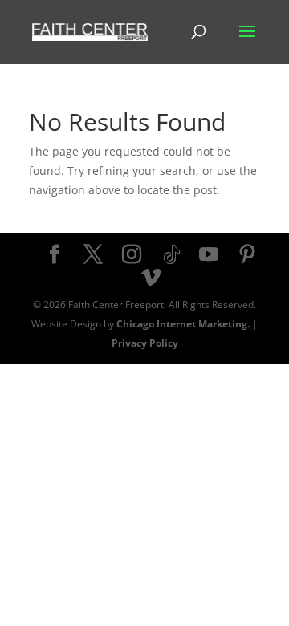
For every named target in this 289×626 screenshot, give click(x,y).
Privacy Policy (145, 343)
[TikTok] (172, 255)
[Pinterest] (247, 255)
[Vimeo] (151, 278)
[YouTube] (208, 255)
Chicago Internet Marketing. (183, 324)
